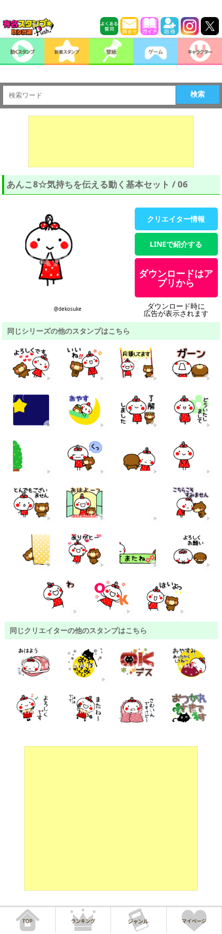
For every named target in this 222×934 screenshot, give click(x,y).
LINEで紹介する (176, 244)
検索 (198, 94)
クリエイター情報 (176, 219)
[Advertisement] (111, 141)
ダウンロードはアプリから (176, 278)
